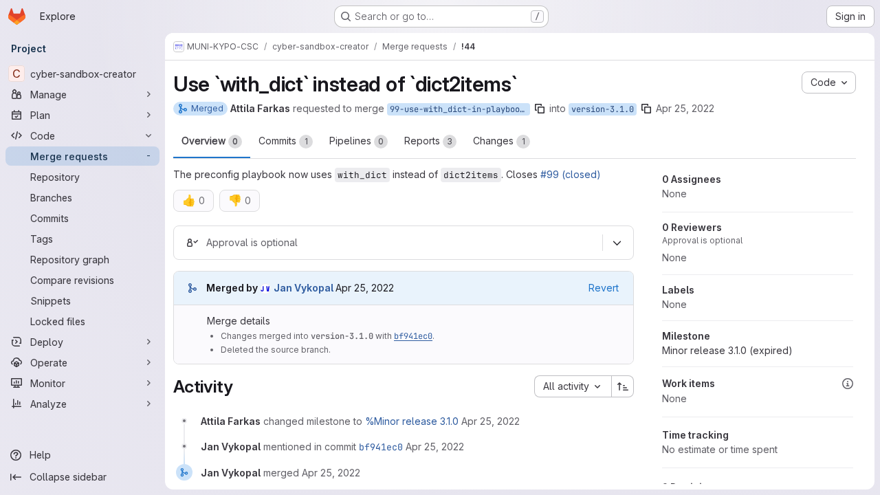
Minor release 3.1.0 (727, 350)
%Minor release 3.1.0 (412, 421)
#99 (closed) (570, 174)
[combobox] (572, 386)
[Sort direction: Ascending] (623, 386)
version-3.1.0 (602, 109)
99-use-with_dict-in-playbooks (459, 109)
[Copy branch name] (539, 108)
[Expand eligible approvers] (616, 243)
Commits (283, 140)
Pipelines (356, 140)
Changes (499, 140)
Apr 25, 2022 (685, 108)
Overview (210, 140)
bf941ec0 (413, 336)
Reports (428, 140)
